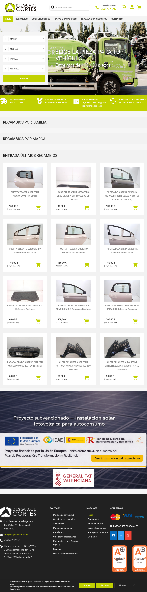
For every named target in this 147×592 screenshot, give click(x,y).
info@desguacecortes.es (16, 534)
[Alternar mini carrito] (139, 7)
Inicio (8, 19)
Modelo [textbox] (14, 49)
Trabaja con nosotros (94, 19)
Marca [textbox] (13, 39)
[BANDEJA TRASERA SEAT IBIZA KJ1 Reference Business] (25, 293)
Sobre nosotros (41, 19)
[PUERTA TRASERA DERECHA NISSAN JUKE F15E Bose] (25, 180)
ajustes (16, 589)
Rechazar (104, 585)
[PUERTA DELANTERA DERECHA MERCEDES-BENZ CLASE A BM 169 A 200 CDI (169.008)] (122, 180)
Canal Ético (58, 532)
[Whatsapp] (123, 7)
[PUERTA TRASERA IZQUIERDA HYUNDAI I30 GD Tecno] (73, 237)
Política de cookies (62, 528)
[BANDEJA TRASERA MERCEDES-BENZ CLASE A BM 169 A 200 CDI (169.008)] (73, 180)
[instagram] (128, 535)
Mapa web (58, 549)
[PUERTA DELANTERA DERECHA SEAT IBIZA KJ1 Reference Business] (73, 293)
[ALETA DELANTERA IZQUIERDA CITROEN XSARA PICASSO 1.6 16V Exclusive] (122, 350)
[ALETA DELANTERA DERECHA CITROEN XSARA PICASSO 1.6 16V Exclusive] (73, 350)
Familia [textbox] (14, 59)
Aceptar (87, 585)
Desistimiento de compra (65, 553)
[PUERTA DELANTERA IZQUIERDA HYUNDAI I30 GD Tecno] (25, 237)
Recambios (22, 19)
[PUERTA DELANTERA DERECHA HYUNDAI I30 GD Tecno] (122, 237)
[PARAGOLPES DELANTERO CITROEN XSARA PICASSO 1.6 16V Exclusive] (25, 350)
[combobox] (24, 38)
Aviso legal (58, 523)
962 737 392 (108, 9)
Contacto (117, 19)
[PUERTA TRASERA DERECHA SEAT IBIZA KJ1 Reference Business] (122, 293)
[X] (121, 535)
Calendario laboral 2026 (64, 536)
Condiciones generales (64, 519)
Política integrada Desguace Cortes (66, 543)
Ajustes (122, 585)
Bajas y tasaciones (66, 19)
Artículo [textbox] (14, 69)
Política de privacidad (63, 515)
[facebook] (113, 535)
